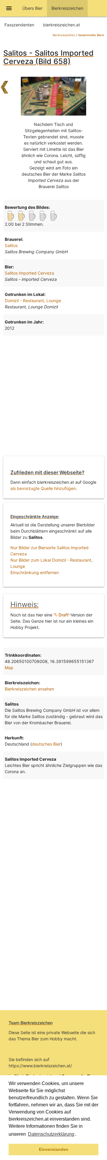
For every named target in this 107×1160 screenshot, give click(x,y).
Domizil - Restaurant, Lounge (33, 300)
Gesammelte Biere (91, 35)
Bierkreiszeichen (64, 35)
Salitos (11, 245)
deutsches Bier (46, 743)
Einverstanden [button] (53, 1149)
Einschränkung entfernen (34, 572)
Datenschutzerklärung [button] (51, 1134)
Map (9, 667)
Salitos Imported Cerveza (29, 272)
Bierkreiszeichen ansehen (29, 688)
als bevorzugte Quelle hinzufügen (43, 488)
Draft (62, 614)
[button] (78, 1135)
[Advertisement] (53, 395)
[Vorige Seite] (4, 84)
